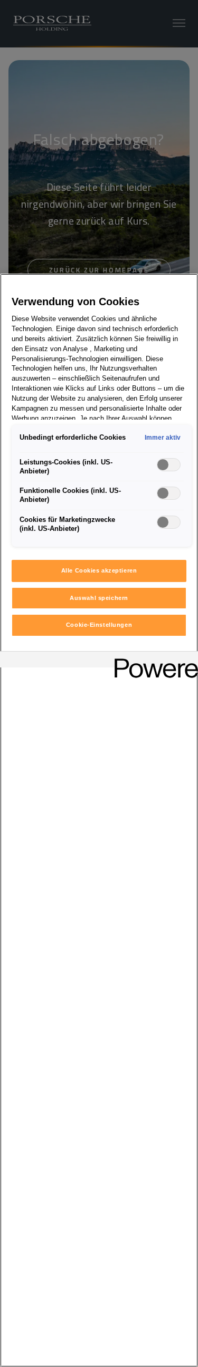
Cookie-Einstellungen (99, 625)
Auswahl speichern (99, 598)
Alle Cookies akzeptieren (99, 570)
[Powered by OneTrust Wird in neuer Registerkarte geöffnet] (152, 660)
